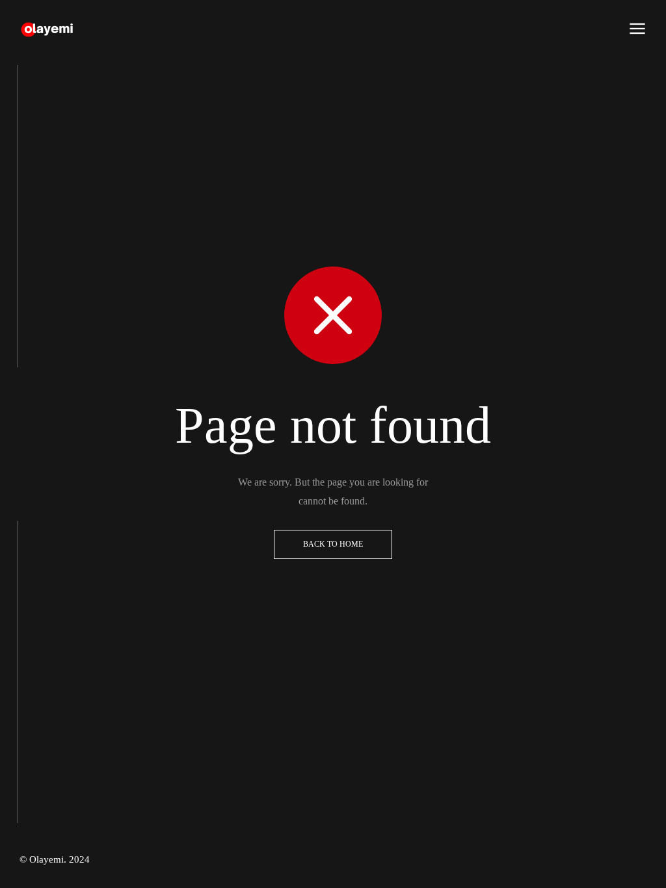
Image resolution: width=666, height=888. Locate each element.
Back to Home (333, 544)
